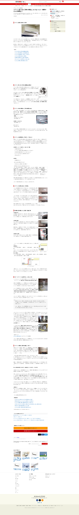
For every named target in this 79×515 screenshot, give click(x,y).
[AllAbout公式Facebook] (37, 500)
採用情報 (20, 505)
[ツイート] (39, 434)
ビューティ (16, 479)
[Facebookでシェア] (42, 434)
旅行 (15, 487)
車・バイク (16, 492)
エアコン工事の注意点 (17, 336)
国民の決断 (30, 479)
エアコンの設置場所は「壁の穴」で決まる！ (22, 54)
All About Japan (47, 477)
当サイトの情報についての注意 (52, 505)
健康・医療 (16, 478)
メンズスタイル (17, 486)
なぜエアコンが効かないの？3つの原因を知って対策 (23, 399)
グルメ (16, 491)
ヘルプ (62, 505)
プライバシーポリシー (34, 505)
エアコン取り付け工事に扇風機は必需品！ (22, 51)
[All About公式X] (40, 500)
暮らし (24, 1)
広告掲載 (27, 505)
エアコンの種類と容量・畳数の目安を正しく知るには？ (24, 402)
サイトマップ (58, 505)
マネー (16, 477)
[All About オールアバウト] (18, 2)
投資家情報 (23, 505)
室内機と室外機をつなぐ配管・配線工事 (21, 57)
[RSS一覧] (42, 500)
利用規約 (30, 505)
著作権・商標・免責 (45, 505)
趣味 (15, 488)
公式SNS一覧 (39, 502)
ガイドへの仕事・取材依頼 (32, 478)
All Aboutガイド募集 (31, 477)
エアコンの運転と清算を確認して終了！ (21, 60)
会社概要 (17, 505)
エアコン (52, 21)
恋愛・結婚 (16, 483)
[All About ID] (63, 2)
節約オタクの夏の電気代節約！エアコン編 (22, 405)
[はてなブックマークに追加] (46, 434)
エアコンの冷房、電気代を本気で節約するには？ (23, 407)
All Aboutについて (40, 505)
